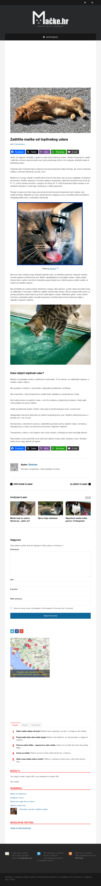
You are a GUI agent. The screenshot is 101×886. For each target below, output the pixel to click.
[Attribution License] (57, 268)
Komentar (14, 549)
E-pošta (14, 589)
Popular (15, 725)
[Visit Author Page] (14, 467)
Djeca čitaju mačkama (47, 518)
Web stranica (16, 598)
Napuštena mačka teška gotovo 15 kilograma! (76, 519)
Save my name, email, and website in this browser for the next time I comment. (44, 608)
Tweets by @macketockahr (20, 828)
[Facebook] (17, 631)
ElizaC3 (53, 268)
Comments (36, 725)
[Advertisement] (50, 64)
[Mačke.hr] (50, 17)
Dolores (33, 464)
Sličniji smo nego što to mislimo (22, 801)
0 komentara (19, 144)
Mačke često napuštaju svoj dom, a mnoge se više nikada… (52, 731)
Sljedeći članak (78, 484)
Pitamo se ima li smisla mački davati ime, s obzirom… (44, 753)
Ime (12, 579)
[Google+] (21, 631)
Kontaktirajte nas (25, 858)
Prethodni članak (23, 484)
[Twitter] (12, 631)
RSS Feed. (79, 858)
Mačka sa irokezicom (18, 793)
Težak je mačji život (18, 805)
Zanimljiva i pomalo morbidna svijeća (33, 809)
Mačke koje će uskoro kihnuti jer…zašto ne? (20, 519)
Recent (25, 725)
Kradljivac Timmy (17, 797)
